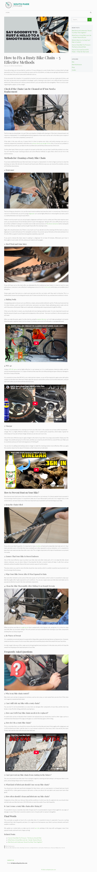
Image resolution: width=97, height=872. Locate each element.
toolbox (38, 546)
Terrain (63, 847)
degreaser (32, 213)
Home (8, 12)
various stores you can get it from (41, 143)
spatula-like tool (41, 319)
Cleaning (22, 847)
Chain (17, 847)
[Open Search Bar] (91, 12)
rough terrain (24, 627)
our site (37, 828)
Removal (53, 847)
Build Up (14, 847)
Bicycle (7, 847)
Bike (11, 847)
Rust (60, 847)
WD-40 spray (13, 369)
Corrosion (26, 847)
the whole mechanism (53, 224)
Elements (35, 847)
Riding (56, 847)
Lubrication (41, 847)
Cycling (31, 847)
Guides (74, 70)
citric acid (47, 287)
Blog (73, 67)
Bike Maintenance (10, 846)
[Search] (89, 19)
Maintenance (47, 847)
